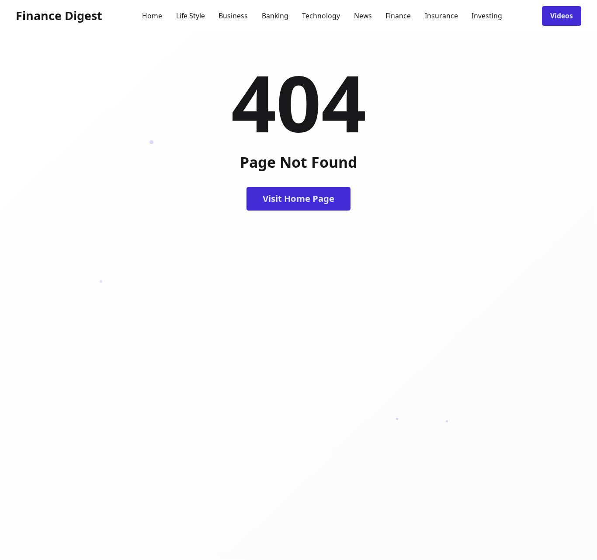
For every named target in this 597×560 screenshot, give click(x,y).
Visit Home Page (298, 198)
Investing (487, 16)
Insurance (441, 16)
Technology (321, 16)
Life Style (190, 16)
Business (233, 16)
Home (152, 16)
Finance (398, 16)
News (363, 16)
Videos (561, 16)
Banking (275, 16)
